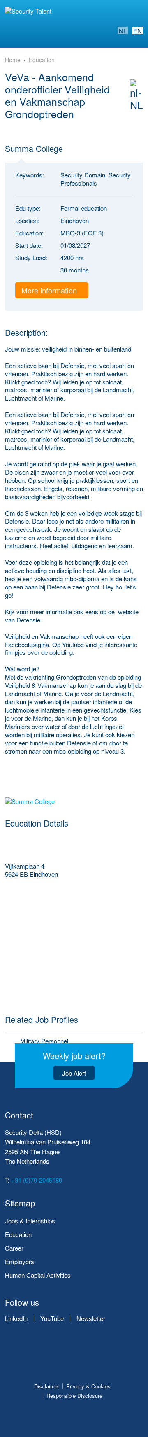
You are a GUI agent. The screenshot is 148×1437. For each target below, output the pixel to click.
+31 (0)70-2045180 (36, 1180)
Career (14, 1248)
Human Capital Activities (38, 1275)
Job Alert (74, 1073)
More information (50, 290)
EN (137, 30)
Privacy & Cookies (88, 1386)
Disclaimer (46, 1386)
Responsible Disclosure (74, 1395)
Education (18, 1234)
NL (123, 30)
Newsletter (90, 1318)
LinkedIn (16, 1318)
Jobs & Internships (30, 1220)
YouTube (52, 1318)
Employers (19, 1261)
